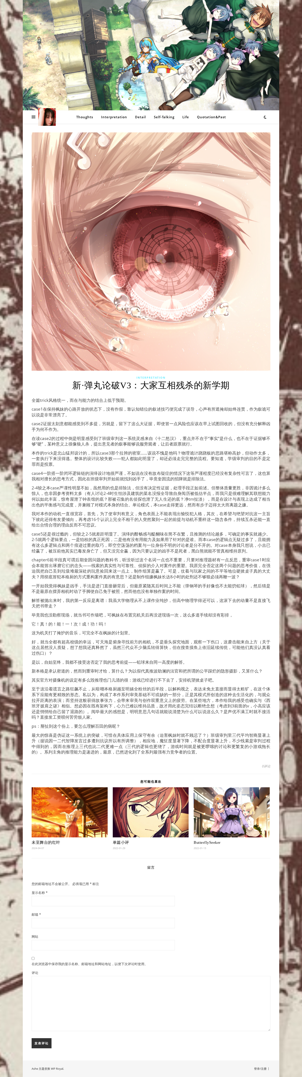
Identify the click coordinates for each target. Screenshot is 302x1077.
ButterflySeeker (207, 842)
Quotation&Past (211, 117)
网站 (35, 936)
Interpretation (114, 117)
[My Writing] (151, 55)
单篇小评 (121, 842)
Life (185, 117)
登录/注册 (260, 1069)
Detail (140, 117)
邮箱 (36, 914)
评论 (35, 972)
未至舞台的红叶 (46, 842)
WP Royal (57, 1069)
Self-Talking (164, 117)
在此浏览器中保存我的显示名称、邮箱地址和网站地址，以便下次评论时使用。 (90, 964)
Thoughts (84, 117)
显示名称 (40, 892)
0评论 (266, 766)
